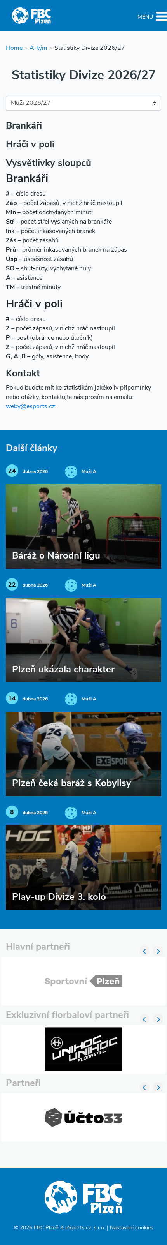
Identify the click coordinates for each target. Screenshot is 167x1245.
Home (14, 48)
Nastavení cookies (131, 1228)
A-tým (38, 48)
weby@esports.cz (30, 407)
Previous (144, 951)
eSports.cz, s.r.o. (85, 1228)
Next (158, 951)
